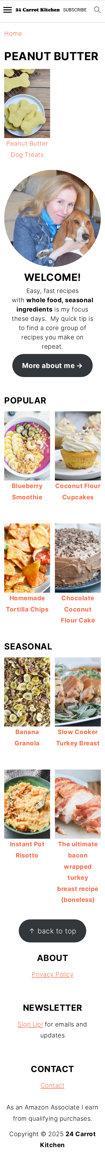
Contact (53, 1085)
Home (13, 33)
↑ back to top (52, 931)
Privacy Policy (52, 974)
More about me (48, 365)
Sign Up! (30, 1024)
